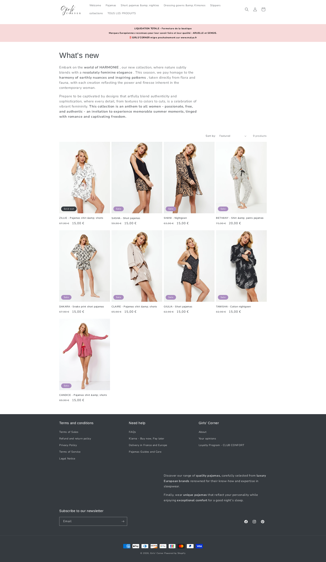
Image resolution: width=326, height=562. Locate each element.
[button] (247, 9)
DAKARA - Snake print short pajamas (81, 306)
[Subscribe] (123, 521)
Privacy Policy (68, 445)
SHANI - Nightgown (175, 218)
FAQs (132, 432)
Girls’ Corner (157, 553)
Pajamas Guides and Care (145, 452)
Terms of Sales (68, 432)
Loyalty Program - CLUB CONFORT (221, 445)
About (203, 432)
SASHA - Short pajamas (125, 218)
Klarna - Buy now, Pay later (146, 438)
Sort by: (210, 136)
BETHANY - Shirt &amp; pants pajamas (240, 218)
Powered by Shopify (175, 553)
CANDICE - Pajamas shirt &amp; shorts (83, 395)
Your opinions (207, 438)
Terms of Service (70, 452)
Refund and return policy (75, 438)
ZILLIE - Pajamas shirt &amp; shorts (81, 218)
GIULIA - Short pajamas (178, 306)
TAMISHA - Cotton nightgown (233, 306)
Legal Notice (67, 458)
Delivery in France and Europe (148, 445)
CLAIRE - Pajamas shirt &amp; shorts (134, 306)
